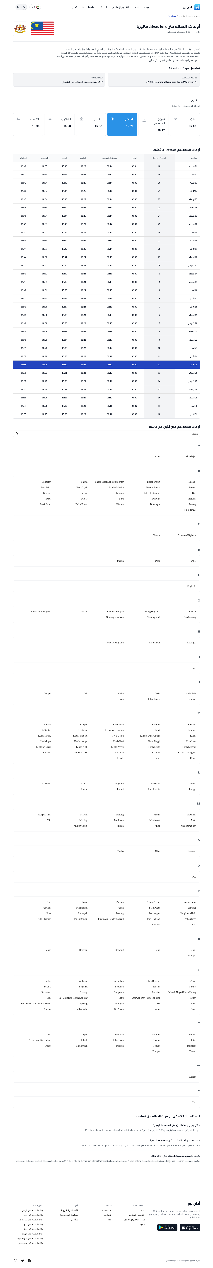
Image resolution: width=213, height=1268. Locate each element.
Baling (84, 481)
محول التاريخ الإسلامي (134, 1219)
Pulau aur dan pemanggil (111, 918)
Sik (158, 1003)
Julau (121, 699)
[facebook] (29, 1260)
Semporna (119, 992)
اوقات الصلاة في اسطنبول (31, 1243)
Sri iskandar (81, 1009)
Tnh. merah (81, 1045)
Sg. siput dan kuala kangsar (73, 997)
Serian (193, 997)
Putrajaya (155, 924)
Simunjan (119, 1003)
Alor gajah (190, 456)
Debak (120, 560)
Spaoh (157, 1009)
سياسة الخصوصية (69, 1215)
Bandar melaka (116, 487)
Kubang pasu (80, 752)
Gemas (192, 611)
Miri (49, 820)
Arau (157, 456)
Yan (194, 1102)
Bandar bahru (153, 487)
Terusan (120, 1045)
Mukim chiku (80, 825)
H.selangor (154, 642)
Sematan (156, 992)
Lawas (84, 783)
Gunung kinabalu (115, 617)
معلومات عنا (89, 7)
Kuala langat (80, 741)
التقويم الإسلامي (120, 7)
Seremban (46, 992)
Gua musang (190, 617)
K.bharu (192, 724)
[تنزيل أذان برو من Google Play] (167, 1227)
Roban (48, 949)
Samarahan (118, 980)
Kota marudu (44, 735)
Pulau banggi (80, 918)
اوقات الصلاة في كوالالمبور (30, 1238)
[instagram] (15, 1260)
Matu (193, 820)
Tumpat (156, 1051)
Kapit (157, 730)
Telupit (84, 1040)
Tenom (156, 1045)
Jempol (47, 693)
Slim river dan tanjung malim (36, 1003)
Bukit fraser (81, 504)
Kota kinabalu (80, 735)
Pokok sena (190, 918)
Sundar (47, 1009)
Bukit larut (45, 504)
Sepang (83, 992)
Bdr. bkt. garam (152, 493)
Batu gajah (81, 487)
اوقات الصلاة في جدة (34, 1229)
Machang (191, 814)
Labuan (192, 783)
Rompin (192, 955)
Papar (84, 902)
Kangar (47, 724)
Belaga (84, 493)
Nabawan (191, 851)
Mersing (83, 820)
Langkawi (119, 783)
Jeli (85, 693)
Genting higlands (151, 611)
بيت (146, 7)
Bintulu (120, 504)
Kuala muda (154, 746)
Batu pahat (46, 487)
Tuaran (192, 1051)
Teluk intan (118, 1040)
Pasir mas (191, 907)
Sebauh (156, 986)
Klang (193, 735)
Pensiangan (154, 913)
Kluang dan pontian (150, 735)
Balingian (46, 481)
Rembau (83, 949)
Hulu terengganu (115, 642)
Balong (192, 487)
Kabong (156, 724)
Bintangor (155, 504)
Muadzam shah (188, 825)
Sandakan (82, 980)
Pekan (121, 907)
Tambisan (155, 1034)
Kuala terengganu (187, 752)
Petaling (120, 913)
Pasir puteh (154, 907)
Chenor (156, 535)
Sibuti (193, 1003)
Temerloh (191, 1045)
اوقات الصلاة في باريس (33, 1210)
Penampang (81, 907)
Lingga (192, 789)
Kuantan (119, 752)
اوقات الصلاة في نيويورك (31, 1219)
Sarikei (192, 986)
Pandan (120, 902)
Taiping (192, 1034)
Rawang (119, 949)
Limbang (46, 783)
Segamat (83, 986)
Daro (157, 560)
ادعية (104, 7)
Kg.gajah (46, 730)
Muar (157, 825)
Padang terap (153, 902)
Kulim (157, 758)
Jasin (157, 693)
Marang (120, 814)
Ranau (193, 949)
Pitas (48, 913)
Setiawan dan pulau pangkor (145, 997)
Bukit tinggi (190, 509)
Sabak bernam (153, 980)
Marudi (83, 814)
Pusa (193, 924)
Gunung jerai (153, 617)
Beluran (192, 498)
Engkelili (191, 586)
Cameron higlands (187, 535)
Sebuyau (119, 986)
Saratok (47, 980)
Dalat (193, 560)
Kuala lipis (45, 741)
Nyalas (120, 851)
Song (193, 1009)
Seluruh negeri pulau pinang (182, 992)
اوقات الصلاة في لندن (33, 1215)
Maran (157, 814)
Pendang (47, 907)
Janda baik (190, 693)
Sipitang (83, 1003)
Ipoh (194, 668)
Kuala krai (118, 741)
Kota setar (191, 741)
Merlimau (119, 820)
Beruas (84, 498)
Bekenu (120, 493)
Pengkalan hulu (188, 913)
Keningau (82, 730)
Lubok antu (154, 789)
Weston (192, 1076)
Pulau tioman (44, 918)
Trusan (47, 1045)
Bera (121, 498)
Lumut (120, 789)
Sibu (49, 997)
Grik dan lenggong (41, 611)
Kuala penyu (117, 746)
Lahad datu (154, 783)
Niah (157, 851)
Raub (157, 949)
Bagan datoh (153, 481)
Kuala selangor (43, 746)
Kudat (193, 758)
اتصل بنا (73, 7)
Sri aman (119, 1009)
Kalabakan (118, 724)
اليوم (194, 100)
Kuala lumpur (189, 746)
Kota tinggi (154, 741)
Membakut (154, 820)
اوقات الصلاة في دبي (34, 1224)
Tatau (193, 1040)
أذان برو (187, 7)
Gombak (83, 611)
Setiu (121, 997)
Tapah (48, 1034)
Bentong (156, 498)
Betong (192, 504)
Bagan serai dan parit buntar (109, 481)
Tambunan (118, 1034)
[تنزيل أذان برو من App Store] (190, 1227)
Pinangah (82, 913)
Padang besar (189, 902)
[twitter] (22, 1260)
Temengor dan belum (40, 1040)
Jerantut (192, 699)
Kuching (47, 752)
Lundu (84, 789)
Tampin (83, 1034)
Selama (47, 986)
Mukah (120, 825)
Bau (194, 493)
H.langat (191, 642)
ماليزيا (182, 16)
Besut (48, 498)
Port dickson (153, 918)
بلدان (136, 7)
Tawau (156, 1040)
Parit (49, 902)
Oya (194, 876)
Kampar (83, 724)
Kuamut (156, 752)
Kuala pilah (81, 746)
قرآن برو (74, 1219)
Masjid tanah (44, 814)
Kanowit (192, 730)
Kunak (120, 758)
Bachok (192, 481)
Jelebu (120, 693)
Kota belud (118, 735)
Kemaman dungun (114, 730)
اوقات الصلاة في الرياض (32, 1233)
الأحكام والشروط (69, 1210)
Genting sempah (115, 611)
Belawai (47, 493)
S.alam (192, 980)
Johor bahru (154, 699)
